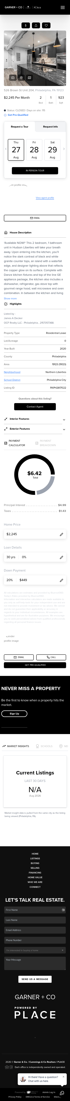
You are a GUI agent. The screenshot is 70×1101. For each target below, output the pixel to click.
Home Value (35, 877)
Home (35, 853)
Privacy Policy (14, 1097)
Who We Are (35, 882)
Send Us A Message (35, 979)
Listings (35, 858)
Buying (35, 863)
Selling (35, 868)
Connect (35, 887)
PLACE (61, 1062)
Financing (35, 872)
